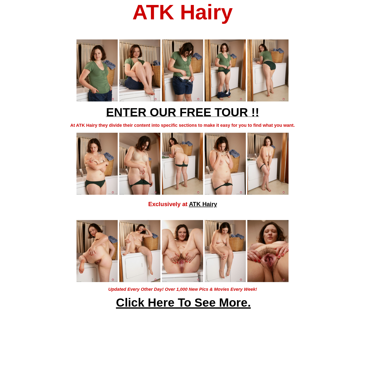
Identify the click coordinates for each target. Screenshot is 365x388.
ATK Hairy (203, 204)
